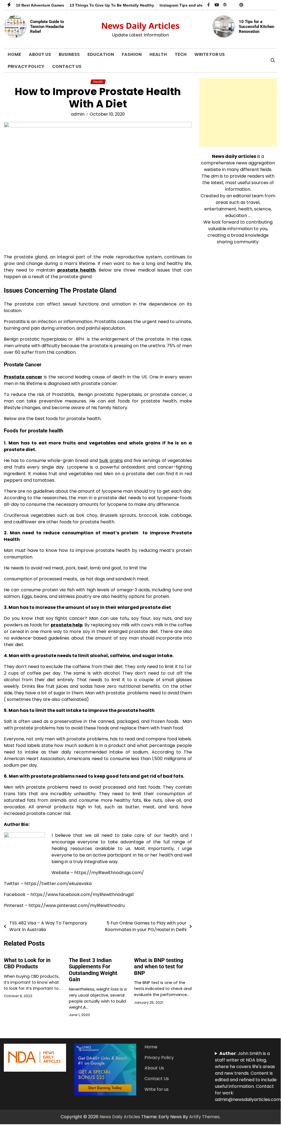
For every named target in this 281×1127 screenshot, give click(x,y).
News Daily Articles (140, 25)
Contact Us (66, 66)
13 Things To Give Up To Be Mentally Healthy (108, 5)
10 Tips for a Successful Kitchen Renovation (256, 26)
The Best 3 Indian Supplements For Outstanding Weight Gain (93, 970)
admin (77, 114)
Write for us (209, 54)
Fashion (132, 54)
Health (158, 54)
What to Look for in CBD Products (27, 963)
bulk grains (111, 460)
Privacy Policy (26, 66)
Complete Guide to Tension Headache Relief (47, 26)
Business (69, 54)
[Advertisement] (238, 112)
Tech (181, 54)
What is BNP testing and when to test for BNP (158, 966)
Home (14, 54)
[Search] (273, 60)
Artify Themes (204, 1117)
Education (100, 54)
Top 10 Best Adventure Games (32, 5)
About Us (40, 54)
